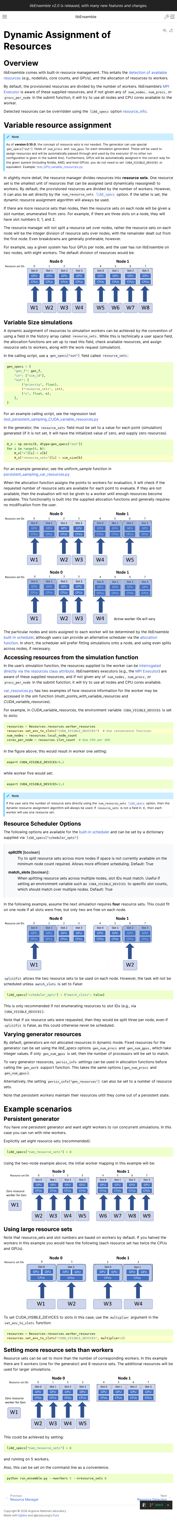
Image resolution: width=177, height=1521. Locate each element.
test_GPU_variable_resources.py (60, 167)
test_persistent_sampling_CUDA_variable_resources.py (51, 419)
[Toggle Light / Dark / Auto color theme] (167, 16)
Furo (56, 1515)
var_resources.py (18, 690)
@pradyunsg (42, 1515)
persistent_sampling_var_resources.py (37, 474)
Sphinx (22, 1515)
